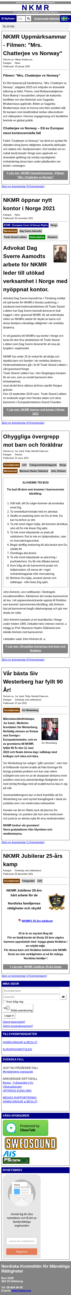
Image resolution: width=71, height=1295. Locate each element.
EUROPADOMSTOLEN (17, 1049)
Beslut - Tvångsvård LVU (18, 1082)
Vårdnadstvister (12, 1086)
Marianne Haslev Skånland (34, 471)
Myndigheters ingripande (18, 1071)
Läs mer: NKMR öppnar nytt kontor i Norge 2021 (36, 411)
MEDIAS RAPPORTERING (20, 1097)
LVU (24, 465)
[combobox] (21, 18)
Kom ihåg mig (8, 1001)
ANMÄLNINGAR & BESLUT (20, 1042)
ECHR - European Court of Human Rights (26, 225)
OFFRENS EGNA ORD (17, 1090)
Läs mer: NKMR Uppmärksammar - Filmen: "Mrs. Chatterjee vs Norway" (36, 175)
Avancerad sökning (47, 18)
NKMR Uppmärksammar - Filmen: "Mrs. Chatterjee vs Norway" (34, 45)
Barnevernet (10, 231)
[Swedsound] (31, 1149)
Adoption (52, 237)
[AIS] (9, 1155)
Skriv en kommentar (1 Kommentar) (22, 842)
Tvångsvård (28, 881)
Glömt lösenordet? (14, 1021)
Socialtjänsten (11, 465)
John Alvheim (58, 471)
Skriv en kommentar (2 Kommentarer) (24, 975)
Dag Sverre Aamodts (31, 231)
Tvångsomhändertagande (43, 465)
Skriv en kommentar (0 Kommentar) (22, 186)
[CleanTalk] (25, 1135)
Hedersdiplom (36, 237)
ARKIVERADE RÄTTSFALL (20, 1078)
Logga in (9, 1015)
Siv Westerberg (30, 710)
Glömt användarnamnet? (18, 1026)
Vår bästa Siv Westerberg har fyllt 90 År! (33, 681)
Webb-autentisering (21, 1010)
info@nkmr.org (21, 1290)
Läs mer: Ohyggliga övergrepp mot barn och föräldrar (36, 648)
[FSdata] (16, 1162)
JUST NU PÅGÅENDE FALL (20, 1067)
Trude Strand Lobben (15, 237)
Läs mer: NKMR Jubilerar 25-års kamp (36, 966)
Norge (54, 225)
